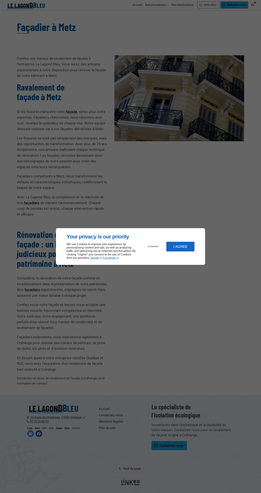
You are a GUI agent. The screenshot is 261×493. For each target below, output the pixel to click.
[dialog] (130, 246)
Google (94, 257)
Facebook (109, 257)
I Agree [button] (180, 247)
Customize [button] (153, 246)
